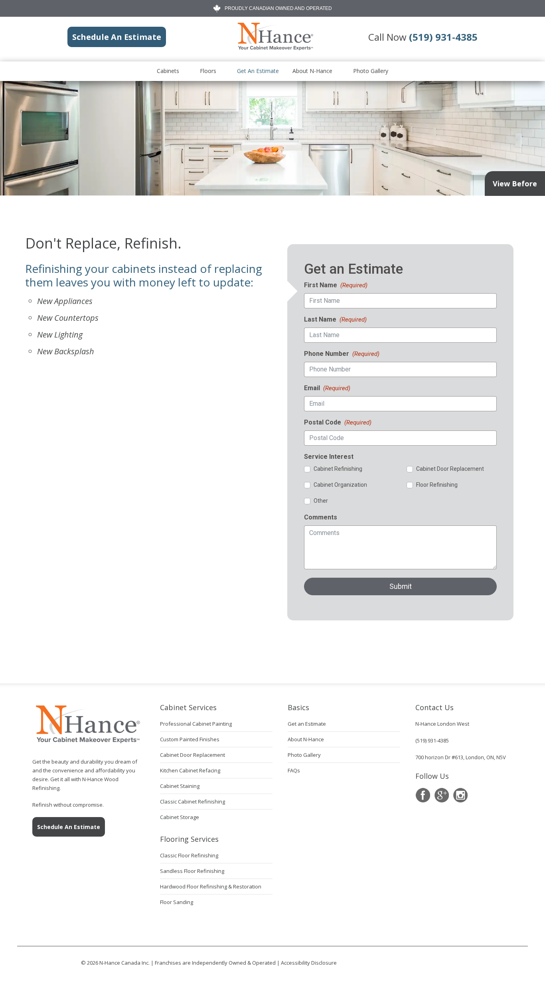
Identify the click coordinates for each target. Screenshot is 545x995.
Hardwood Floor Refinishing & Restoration (210, 886)
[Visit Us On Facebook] (422, 795)
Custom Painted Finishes (189, 739)
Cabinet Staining (179, 786)
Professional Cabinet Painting (196, 723)
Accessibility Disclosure (309, 962)
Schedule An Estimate (68, 827)
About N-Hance (312, 71)
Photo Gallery (370, 71)
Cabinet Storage (179, 817)
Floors (208, 71)
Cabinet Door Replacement (192, 754)
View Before (515, 183)
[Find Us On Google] (441, 795)
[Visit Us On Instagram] (460, 795)
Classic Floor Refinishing (189, 855)
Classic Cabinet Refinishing (192, 801)
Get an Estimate (258, 71)
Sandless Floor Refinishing (192, 871)
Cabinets (168, 71)
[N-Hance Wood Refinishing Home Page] (275, 49)
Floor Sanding (176, 902)
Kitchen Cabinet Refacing (190, 770)
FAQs (294, 770)
